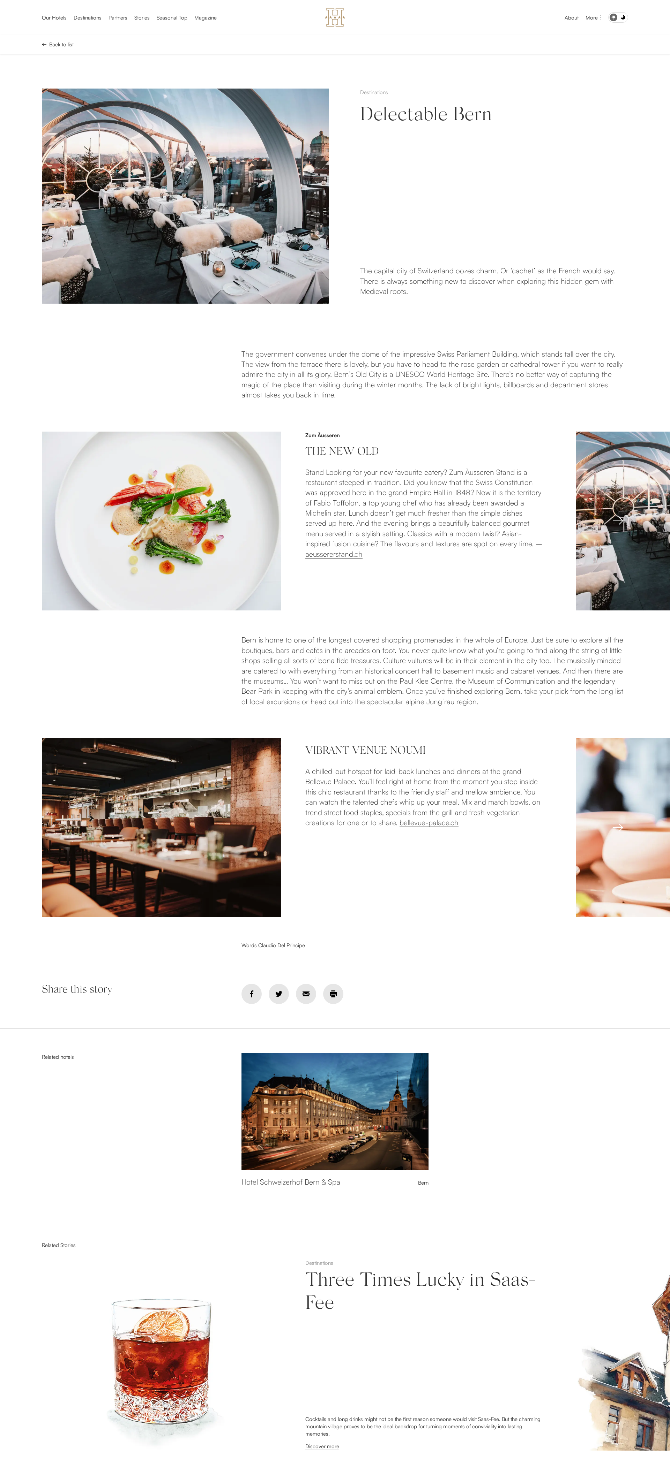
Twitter (279, 994)
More (592, 17)
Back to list (61, 44)
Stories (142, 17)
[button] (618, 521)
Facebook (251, 994)
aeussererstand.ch (334, 553)
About (572, 17)
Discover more (322, 1446)
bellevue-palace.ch (429, 822)
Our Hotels (54, 17)
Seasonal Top (172, 17)
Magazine (205, 17)
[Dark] (618, 17)
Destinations (88, 17)
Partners (118, 17)
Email (306, 994)
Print (333, 994)
